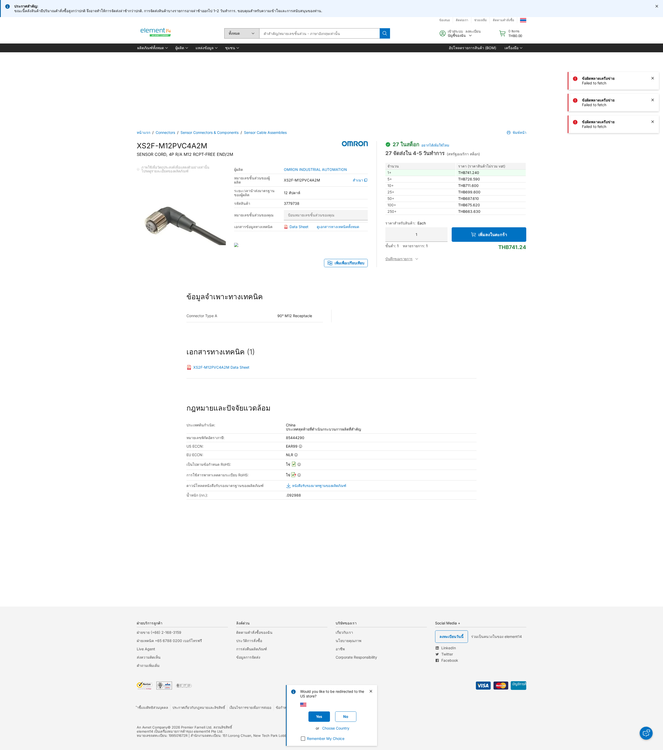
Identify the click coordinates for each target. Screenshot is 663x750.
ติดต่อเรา (462, 20)
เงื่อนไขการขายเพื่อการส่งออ (250, 707)
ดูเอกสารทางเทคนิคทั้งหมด (338, 226)
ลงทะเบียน (473, 31)
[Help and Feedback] (646, 733)
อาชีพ (340, 649)
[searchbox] (319, 33)
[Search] (385, 33)
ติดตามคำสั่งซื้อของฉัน (254, 632)
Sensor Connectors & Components (210, 132)
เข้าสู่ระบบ (455, 31)
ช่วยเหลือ (480, 20)
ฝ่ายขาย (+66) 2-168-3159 (159, 632)
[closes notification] (657, 6)
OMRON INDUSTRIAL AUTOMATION (315, 170)
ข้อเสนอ (444, 20)
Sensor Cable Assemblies (265, 132)
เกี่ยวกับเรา (344, 632)
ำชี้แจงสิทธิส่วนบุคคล (152, 707)
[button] (152, 47)
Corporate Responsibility (356, 657)
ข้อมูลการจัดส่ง (248, 657)
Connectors (165, 132)
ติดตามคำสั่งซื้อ (503, 20)
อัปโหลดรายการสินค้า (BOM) (472, 48)
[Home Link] (156, 33)
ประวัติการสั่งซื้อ (249, 640)
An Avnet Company (152, 727)
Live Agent (146, 649)
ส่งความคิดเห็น (149, 657)
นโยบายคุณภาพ (348, 640)
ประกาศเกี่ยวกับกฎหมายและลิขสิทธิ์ (198, 707)
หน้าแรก (143, 132)
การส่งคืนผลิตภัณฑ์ (251, 649)
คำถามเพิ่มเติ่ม (148, 665)
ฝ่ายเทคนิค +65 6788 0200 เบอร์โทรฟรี (169, 640)
